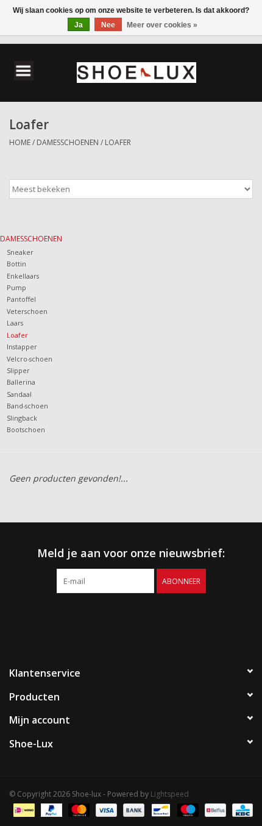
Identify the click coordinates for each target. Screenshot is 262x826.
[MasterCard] (77, 809)
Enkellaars (23, 275)
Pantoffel (21, 299)
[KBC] (240, 809)
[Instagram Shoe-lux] (142, 618)
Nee (108, 25)
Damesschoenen (68, 142)
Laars (15, 322)
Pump (16, 287)
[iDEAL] (22, 809)
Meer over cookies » (162, 25)
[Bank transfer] (132, 809)
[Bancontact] (159, 809)
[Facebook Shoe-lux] (120, 618)
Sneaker (20, 252)
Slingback (22, 417)
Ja (78, 25)
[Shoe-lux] (154, 71)
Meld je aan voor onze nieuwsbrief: (131, 553)
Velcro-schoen (29, 358)
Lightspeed (169, 794)
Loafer (118, 142)
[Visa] (105, 809)
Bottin (16, 263)
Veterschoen (27, 311)
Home (19, 142)
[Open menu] (24, 70)
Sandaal (19, 394)
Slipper (18, 370)
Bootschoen (26, 429)
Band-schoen (27, 405)
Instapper (22, 346)
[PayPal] (50, 809)
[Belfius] (213, 809)
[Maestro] (186, 809)
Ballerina (21, 381)
